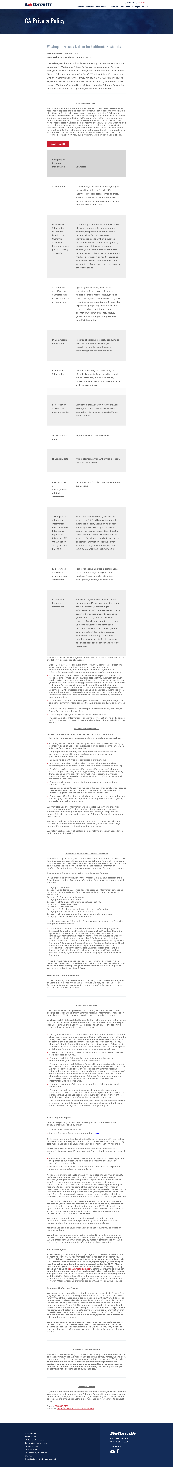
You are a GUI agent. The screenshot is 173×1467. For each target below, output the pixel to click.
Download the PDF (58, 144)
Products (80, 6)
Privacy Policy (30, 1433)
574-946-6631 (143, 2)
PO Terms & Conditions (34, 1440)
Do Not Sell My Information (36, 1453)
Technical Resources (116, 6)
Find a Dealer (101, 6)
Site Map (28, 1456)
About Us (129, 6)
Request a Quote (141, 6)
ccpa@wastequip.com (79, 1269)
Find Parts (90, 6)
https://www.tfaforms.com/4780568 (75, 1408)
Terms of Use (30, 1437)
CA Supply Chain (31, 1446)
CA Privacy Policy (32, 1449)
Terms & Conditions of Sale (36, 1443)
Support (130, 2)
